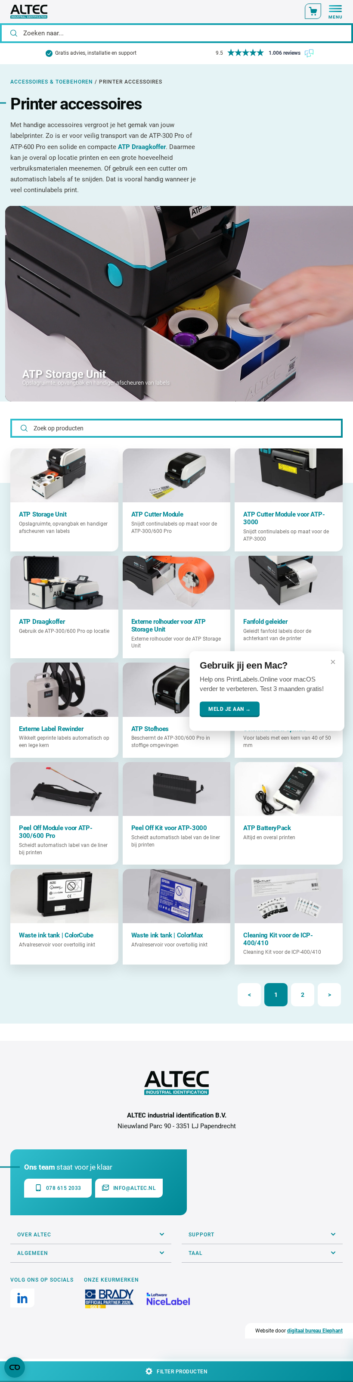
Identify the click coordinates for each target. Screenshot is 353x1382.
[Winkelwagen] (313, 11)
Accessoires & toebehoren (51, 82)
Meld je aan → (229, 710)
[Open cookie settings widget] (14, 1367)
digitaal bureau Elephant (315, 1331)
